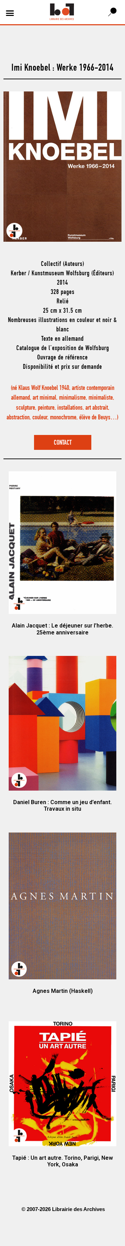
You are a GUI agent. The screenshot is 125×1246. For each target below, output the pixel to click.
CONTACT (63, 443)
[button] (10, 13)
